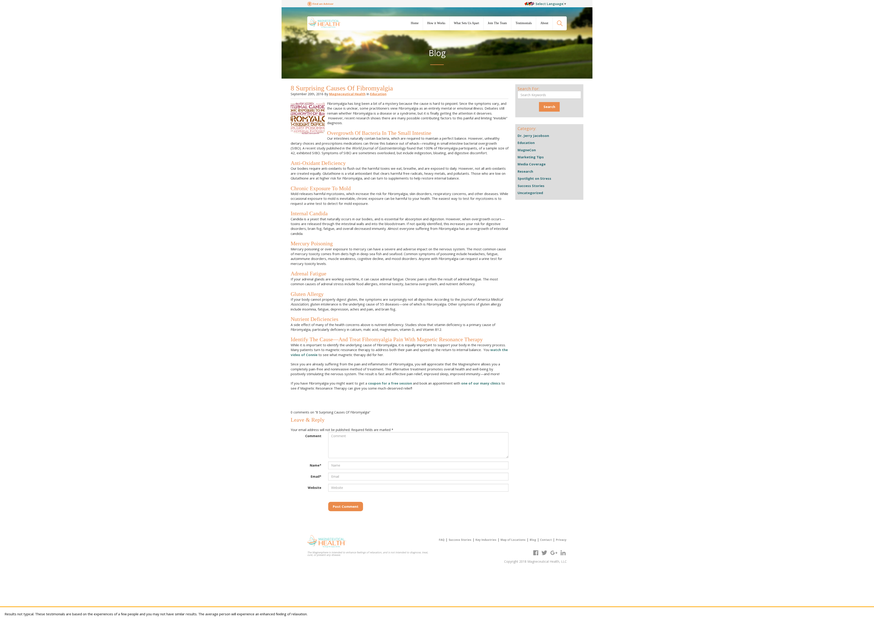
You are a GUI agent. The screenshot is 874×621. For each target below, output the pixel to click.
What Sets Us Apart (466, 23)
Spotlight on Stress (534, 178)
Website (314, 487)
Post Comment (345, 506)
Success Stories (531, 185)
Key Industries (485, 540)
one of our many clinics (481, 383)
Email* (316, 476)
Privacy (561, 540)
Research (525, 171)
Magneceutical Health (347, 94)
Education (378, 94)
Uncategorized (530, 192)
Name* (315, 465)
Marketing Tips (531, 157)
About (544, 23)
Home (415, 23)
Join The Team (497, 23)
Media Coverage (532, 164)
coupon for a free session (390, 383)
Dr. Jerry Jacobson (533, 135)
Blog (533, 540)
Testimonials (524, 23)
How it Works (436, 23)
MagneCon (527, 150)
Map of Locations (513, 540)
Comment (313, 436)
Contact (546, 540)
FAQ (442, 540)
